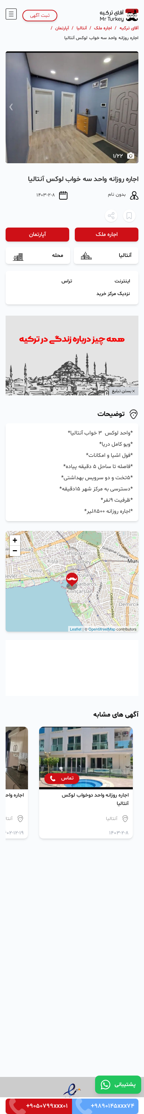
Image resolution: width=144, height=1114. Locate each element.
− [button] (15, 550)
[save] (129, 215)
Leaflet (75, 629)
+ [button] (15, 540)
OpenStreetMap (101, 629)
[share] (111, 215)
